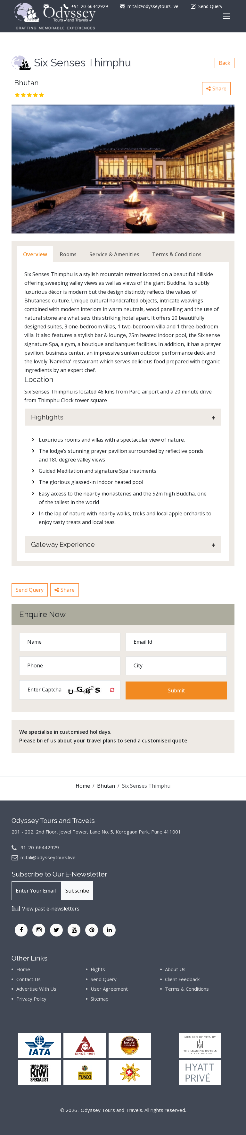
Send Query (30, 589)
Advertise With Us (36, 989)
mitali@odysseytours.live (48, 857)
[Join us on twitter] (56, 930)
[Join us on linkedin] (109, 930)
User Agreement (109, 989)
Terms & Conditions (187, 989)
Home (83, 785)
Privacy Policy (31, 998)
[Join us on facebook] (21, 930)
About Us (175, 969)
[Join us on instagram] (38, 930)
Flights (98, 969)
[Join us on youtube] (74, 930)
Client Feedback (182, 979)
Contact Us (28, 979)
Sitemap (100, 998)
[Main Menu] (226, 16)
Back (224, 62)
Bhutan (106, 785)
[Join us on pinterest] (91, 930)
